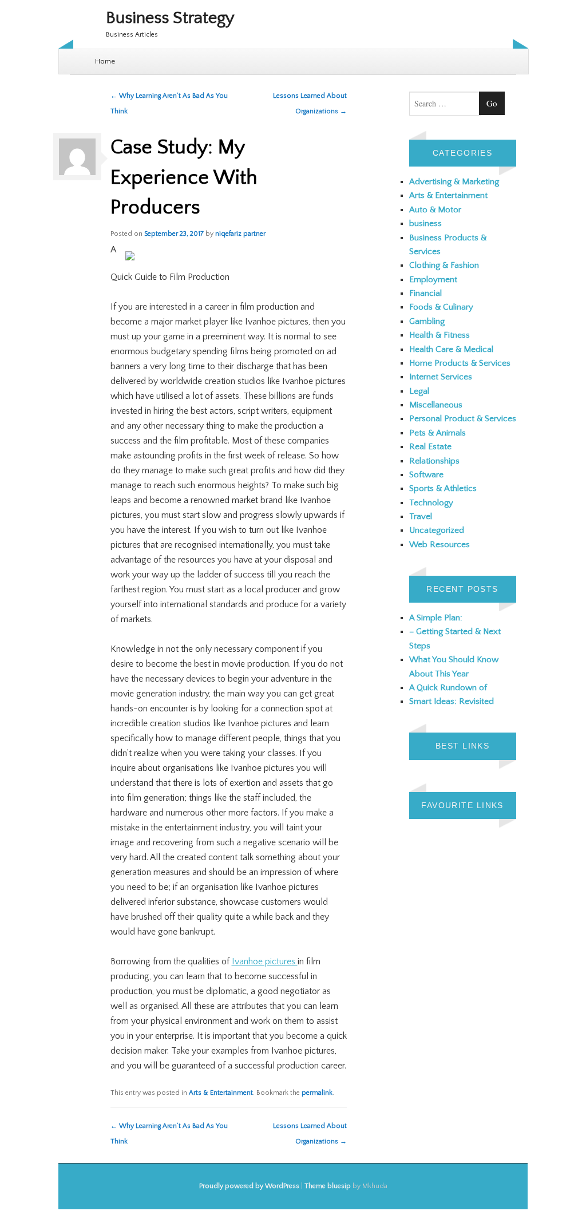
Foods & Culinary (441, 307)
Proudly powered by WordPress (249, 1186)
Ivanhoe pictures (265, 961)
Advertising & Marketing (454, 182)
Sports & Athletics (443, 488)
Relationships (434, 461)
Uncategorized (436, 530)
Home (105, 61)
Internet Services (440, 377)
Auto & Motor (435, 210)
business (425, 223)
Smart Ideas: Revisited (451, 701)
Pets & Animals (437, 433)
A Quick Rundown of (448, 687)
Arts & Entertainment (221, 1093)
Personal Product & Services (462, 419)
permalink (317, 1093)
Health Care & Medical (451, 349)
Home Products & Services (459, 363)
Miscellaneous (435, 405)
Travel (420, 516)
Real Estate (430, 447)
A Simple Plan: (435, 618)
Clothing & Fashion (444, 265)
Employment (433, 279)
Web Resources (439, 544)
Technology (431, 503)
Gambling (427, 321)
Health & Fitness (439, 335)
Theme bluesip (327, 1186)
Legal (419, 391)
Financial (425, 293)
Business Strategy (170, 18)
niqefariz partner (240, 234)
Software (426, 475)
